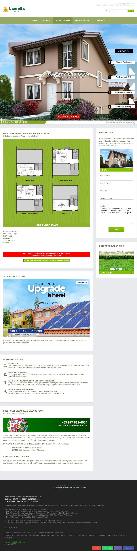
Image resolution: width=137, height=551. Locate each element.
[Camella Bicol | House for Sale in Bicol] (13, 13)
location (46, 20)
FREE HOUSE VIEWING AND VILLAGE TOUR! (23, 411)
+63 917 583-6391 (15, 450)
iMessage (128, 548)
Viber (118, 548)
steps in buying (82, 20)
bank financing (81, 535)
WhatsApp (107, 548)
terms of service (115, 535)
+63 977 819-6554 (15, 448)
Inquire (96, 548)
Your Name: (104, 176)
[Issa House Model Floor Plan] (46, 183)
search (124, 535)
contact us (100, 20)
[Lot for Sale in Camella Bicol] (116, 274)
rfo (38, 535)
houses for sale (63, 20)
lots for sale (45, 535)
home (34, 20)
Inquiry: (102, 206)
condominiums (56, 535)
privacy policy (103, 535)
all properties (9, 538)
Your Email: (104, 191)
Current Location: (106, 198)
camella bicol (10, 535)
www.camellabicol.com (15, 542)
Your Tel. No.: (105, 183)
